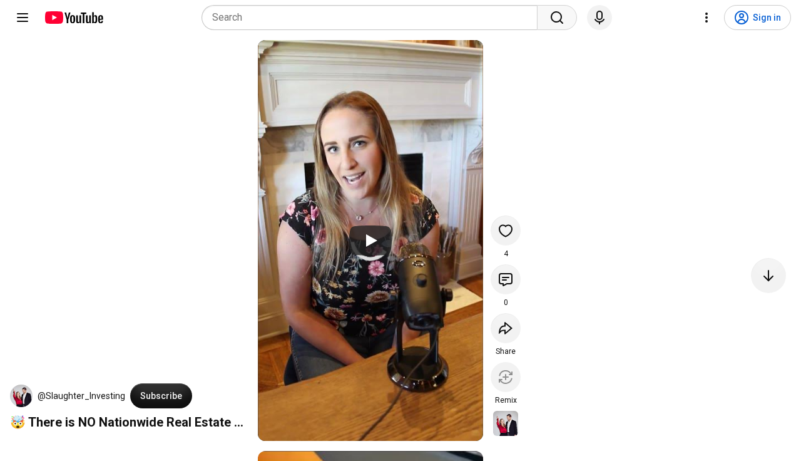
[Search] (557, 17)
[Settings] (706, 17)
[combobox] (373, 17)
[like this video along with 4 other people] (506, 230)
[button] (21, 396)
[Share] (506, 328)
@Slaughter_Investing (81, 396)
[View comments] (506, 279)
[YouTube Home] (73, 17)
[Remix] (506, 377)
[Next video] (768, 275)
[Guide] (22, 17)
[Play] (370, 240)
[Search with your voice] (599, 17)
